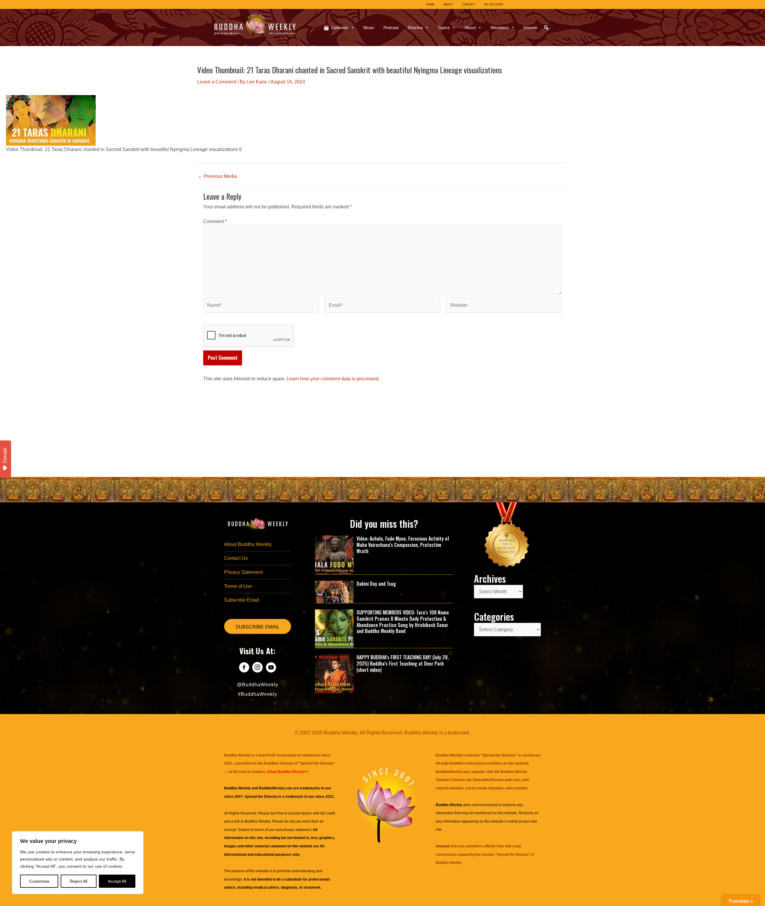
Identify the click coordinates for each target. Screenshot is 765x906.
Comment (215, 221)
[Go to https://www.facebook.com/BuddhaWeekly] (244, 668)
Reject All (78, 881)
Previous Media (217, 176)
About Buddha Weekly (248, 544)
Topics (444, 27)
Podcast (391, 27)
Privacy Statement (243, 572)
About (470, 27)
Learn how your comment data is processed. (333, 378)
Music (368, 27)
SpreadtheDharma (488, 780)
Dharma (415, 27)
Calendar (339, 27)
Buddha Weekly (257, 821)
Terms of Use (238, 586)
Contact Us (236, 558)
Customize (39, 881)
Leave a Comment (216, 81)
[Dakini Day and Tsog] (334, 591)
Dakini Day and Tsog (376, 583)
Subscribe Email (241, 600)
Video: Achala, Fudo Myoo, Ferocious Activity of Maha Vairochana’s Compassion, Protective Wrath (403, 545)
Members (500, 27)
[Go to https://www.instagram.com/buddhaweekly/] (257, 668)
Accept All (117, 881)
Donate (530, 27)
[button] (546, 27)
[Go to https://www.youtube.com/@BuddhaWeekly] (271, 668)
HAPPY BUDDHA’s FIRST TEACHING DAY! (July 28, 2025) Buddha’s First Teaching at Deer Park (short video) (403, 663)
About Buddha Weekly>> (288, 772)
